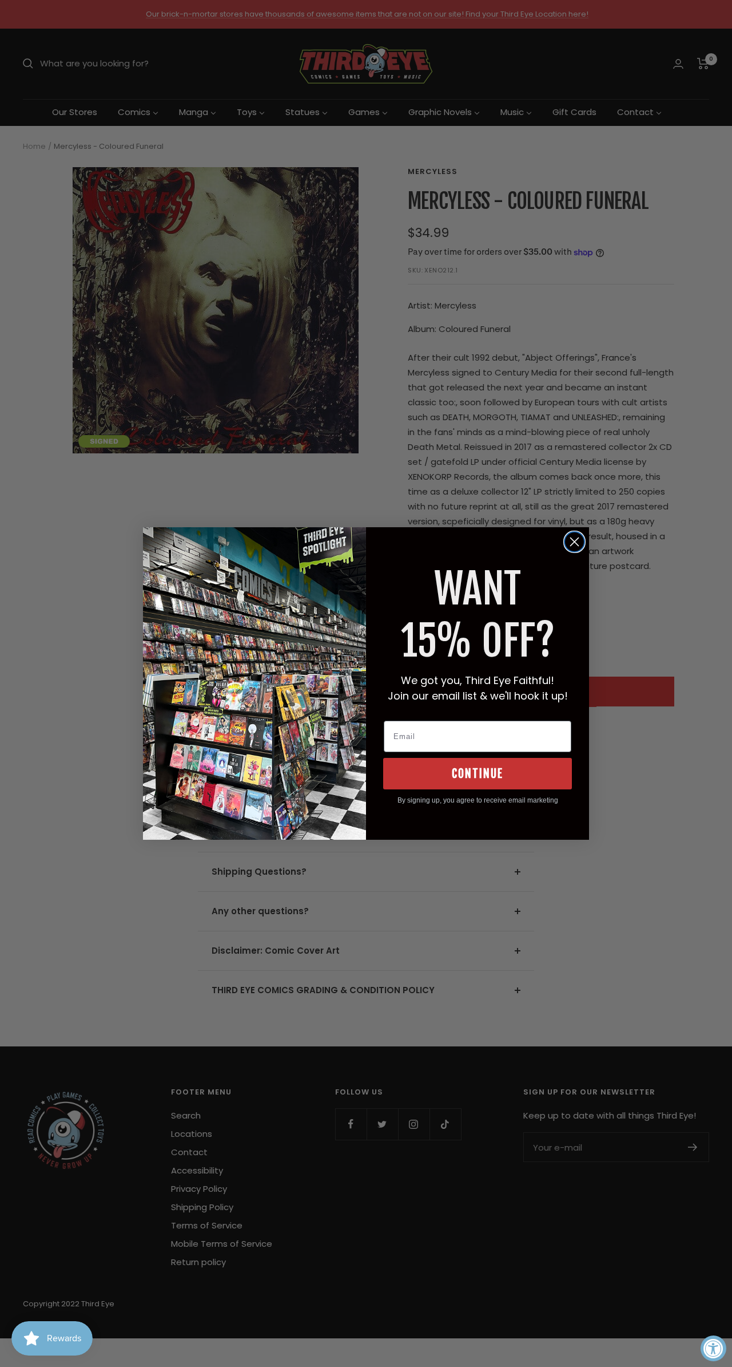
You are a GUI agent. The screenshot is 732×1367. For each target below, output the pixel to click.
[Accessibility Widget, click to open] (713, 1348)
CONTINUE (477, 774)
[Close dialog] (574, 542)
